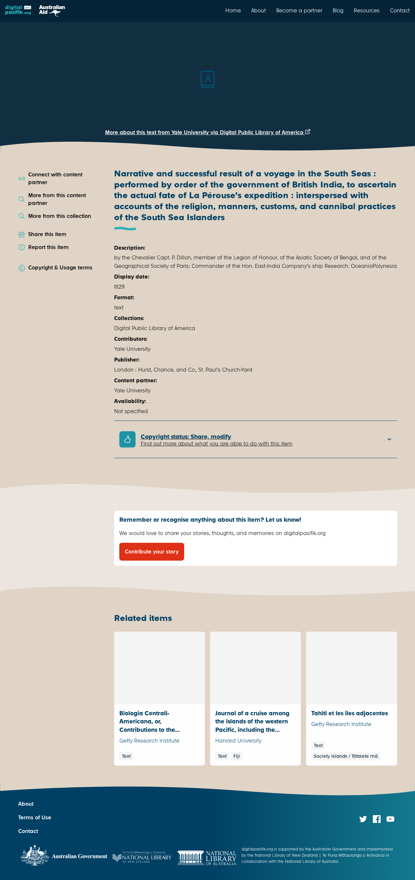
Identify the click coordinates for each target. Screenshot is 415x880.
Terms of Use (34, 817)
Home (233, 10)
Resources (367, 10)
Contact (400, 10)
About (258, 10)
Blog (338, 10)
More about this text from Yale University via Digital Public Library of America (205, 132)
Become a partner (299, 10)
